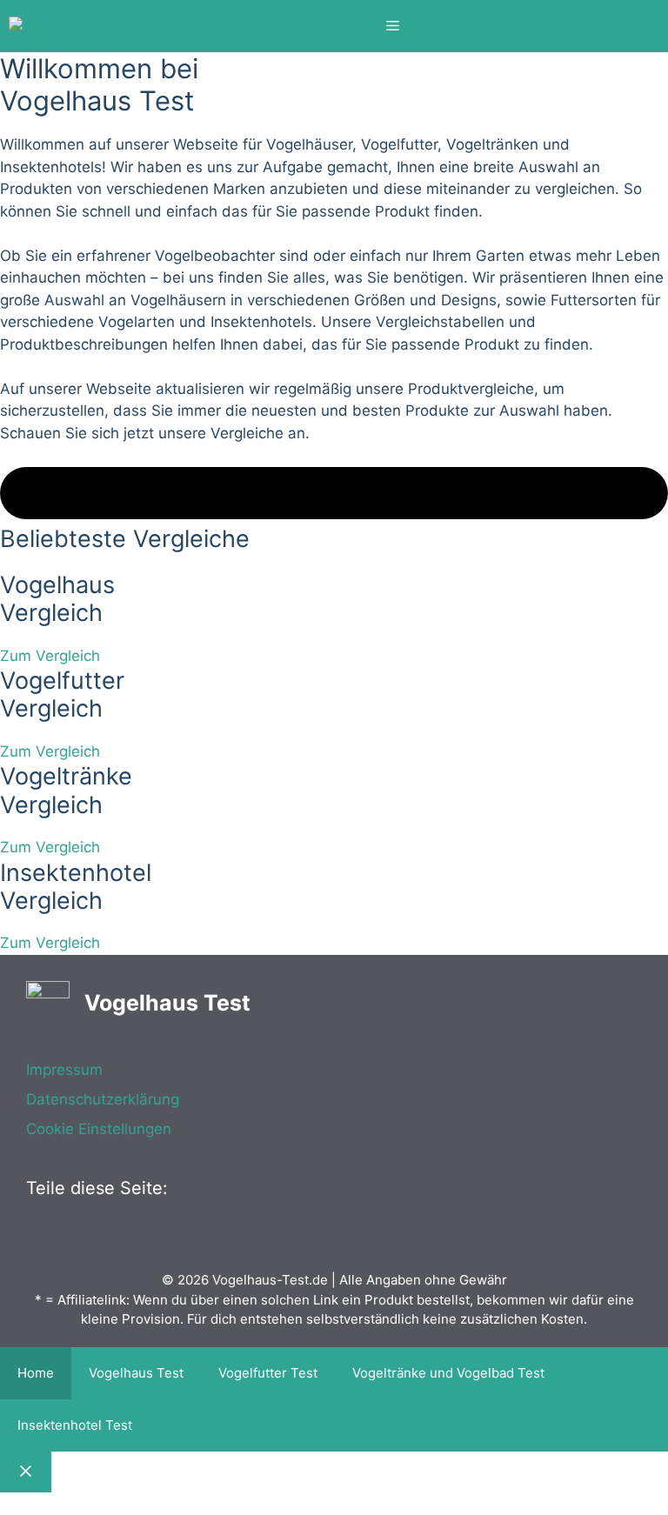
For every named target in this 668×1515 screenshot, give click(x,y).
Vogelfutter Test (267, 1373)
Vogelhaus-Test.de (270, 1279)
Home (35, 1373)
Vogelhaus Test (136, 1373)
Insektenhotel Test (74, 1425)
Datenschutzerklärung (102, 1099)
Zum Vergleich (50, 655)
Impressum (64, 1069)
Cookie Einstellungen (98, 1129)
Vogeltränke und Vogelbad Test (448, 1373)
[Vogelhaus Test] (63, 27)
